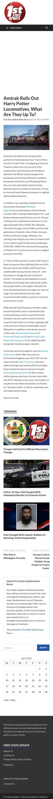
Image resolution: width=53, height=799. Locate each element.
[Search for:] (26, 647)
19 (20, 686)
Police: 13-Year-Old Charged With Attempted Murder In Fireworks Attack (25, 494)
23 (46, 686)
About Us (8, 751)
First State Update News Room (16, 119)
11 (13, 680)
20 (26, 686)
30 (46, 692)
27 (26, 692)
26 (20, 692)
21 (33, 686)
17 (7, 686)
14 (33, 680)
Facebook (8, 764)
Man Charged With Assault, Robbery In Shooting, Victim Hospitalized (25, 536)
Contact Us (9, 755)
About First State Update (16, 778)
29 (39, 692)
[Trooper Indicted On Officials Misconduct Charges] (26, 446)
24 (7, 692)
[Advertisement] (26, 63)
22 (39, 686)
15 (39, 680)
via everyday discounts (17, 372)
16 (46, 680)
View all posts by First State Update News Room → (25, 631)
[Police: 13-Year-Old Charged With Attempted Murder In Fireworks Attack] (26, 488)
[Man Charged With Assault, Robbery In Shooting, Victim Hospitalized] (26, 531)
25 (13, 692)
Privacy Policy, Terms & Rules (17, 759)
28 (33, 692)
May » (13, 700)
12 (20, 680)
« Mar (6, 700)
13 (26, 680)
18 (13, 686)
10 (7, 680)
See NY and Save (27, 361)
